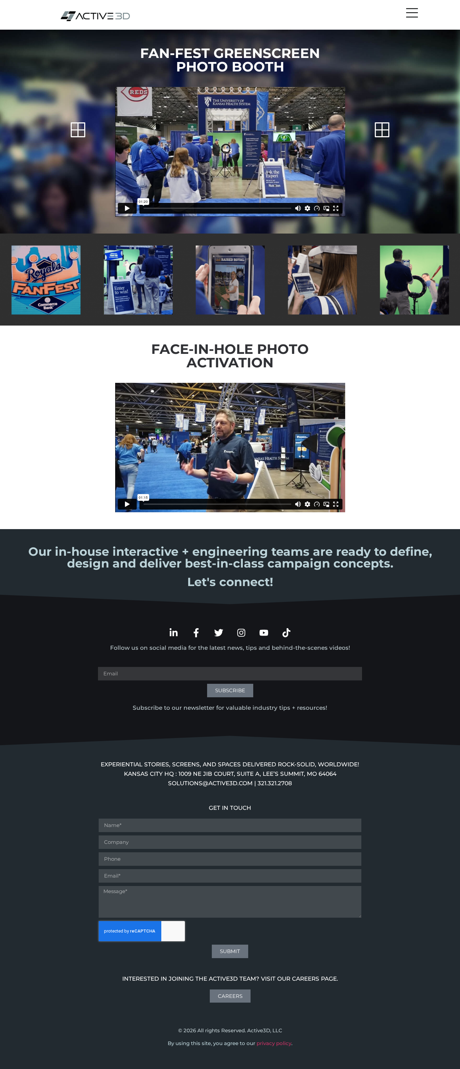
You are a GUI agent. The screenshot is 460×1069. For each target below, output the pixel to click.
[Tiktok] (286, 632)
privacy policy (274, 1043)
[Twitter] (218, 632)
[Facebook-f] (196, 632)
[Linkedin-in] (173, 632)
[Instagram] (241, 632)
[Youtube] (263, 632)
